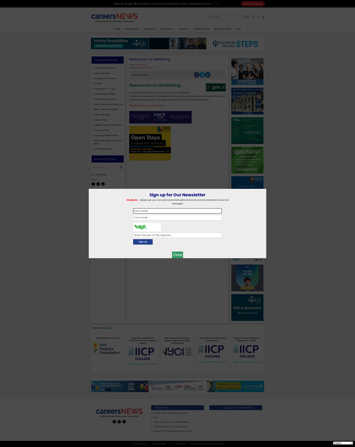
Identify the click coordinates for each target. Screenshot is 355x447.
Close (177, 254)
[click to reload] (147, 226)
